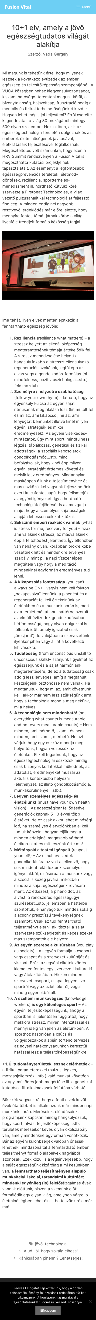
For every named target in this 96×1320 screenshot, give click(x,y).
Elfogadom (48, 1310)
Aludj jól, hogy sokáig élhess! (51, 1251)
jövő (39, 1244)
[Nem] (90, 1301)
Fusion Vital (18, 7)
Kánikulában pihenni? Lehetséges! (51, 1258)
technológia (56, 1244)
